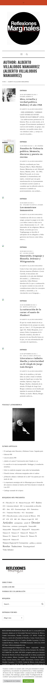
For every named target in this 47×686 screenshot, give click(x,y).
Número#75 (26, 529)
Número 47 (29, 96)
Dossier (22, 96)
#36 (38, 516)
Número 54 (6, 536)
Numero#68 (32, 526)
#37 (36, 146)
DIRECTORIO (7, 582)
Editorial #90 (8, 454)
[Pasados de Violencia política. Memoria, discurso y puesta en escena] (9, 146)
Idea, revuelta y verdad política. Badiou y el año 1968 (31, 102)
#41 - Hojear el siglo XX (26, 519)
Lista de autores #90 (10, 458)
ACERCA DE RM (8, 587)
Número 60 (6, 539)
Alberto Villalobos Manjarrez (32, 109)
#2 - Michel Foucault (23, 503)
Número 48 (24, 533)
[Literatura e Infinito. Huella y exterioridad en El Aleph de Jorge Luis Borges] (9, 354)
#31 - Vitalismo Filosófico (28, 204)
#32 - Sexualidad (27, 512)
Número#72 (16, 529)
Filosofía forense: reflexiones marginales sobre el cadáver (21, 473)
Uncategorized (29, 546)
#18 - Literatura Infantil (11, 506)
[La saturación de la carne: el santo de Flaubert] (9, 305)
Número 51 (33, 533)
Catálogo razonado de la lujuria (13, 490)
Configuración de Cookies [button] (12, 681)
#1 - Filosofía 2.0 (9, 503)
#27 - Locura (24, 253)
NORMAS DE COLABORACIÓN (13, 591)
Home (4, 81)
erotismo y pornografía (19, 526)
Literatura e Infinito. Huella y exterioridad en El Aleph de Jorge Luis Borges (32, 362)
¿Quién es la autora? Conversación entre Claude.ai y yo (21, 461)
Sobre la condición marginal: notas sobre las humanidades (22, 470)
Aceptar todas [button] (28, 681)
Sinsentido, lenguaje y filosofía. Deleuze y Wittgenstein (32, 258)
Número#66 (7, 529)
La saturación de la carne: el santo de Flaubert (30, 312)
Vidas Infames (8, 549)
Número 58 (33, 536)
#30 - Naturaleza (32, 509)
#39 (11, 519)
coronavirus (18, 523)
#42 (36, 519)
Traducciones (16, 546)
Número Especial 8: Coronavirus (15, 542)
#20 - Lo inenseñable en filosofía (30, 506)
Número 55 (15, 536)
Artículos (32, 307)
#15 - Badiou (36, 502)
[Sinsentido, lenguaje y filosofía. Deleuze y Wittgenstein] (9, 251)
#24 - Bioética (24, 307)
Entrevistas (6, 526)
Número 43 (6, 533)
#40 (15, 519)
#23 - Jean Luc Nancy (26, 355)
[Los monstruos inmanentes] (9, 203)
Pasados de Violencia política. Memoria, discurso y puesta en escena (31, 153)
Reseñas (40, 146)
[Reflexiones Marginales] (23, 28)
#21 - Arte (6, 509)
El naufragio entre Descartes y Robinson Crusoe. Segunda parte (23, 451)
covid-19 (27, 523)
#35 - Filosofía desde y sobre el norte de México (19, 516)
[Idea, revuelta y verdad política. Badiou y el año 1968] (9, 95)
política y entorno (36, 543)
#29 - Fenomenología (18, 509)
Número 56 (24, 536)
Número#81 (35, 529)
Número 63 (15, 539)
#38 (7, 519)
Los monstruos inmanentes (28, 209)
